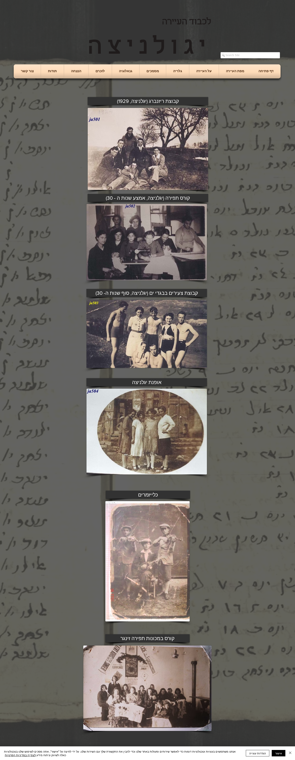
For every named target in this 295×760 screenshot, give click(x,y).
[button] (204, 71)
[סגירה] (290, 753)
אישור (278, 753)
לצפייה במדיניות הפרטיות (20, 755)
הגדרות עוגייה (257, 753)
